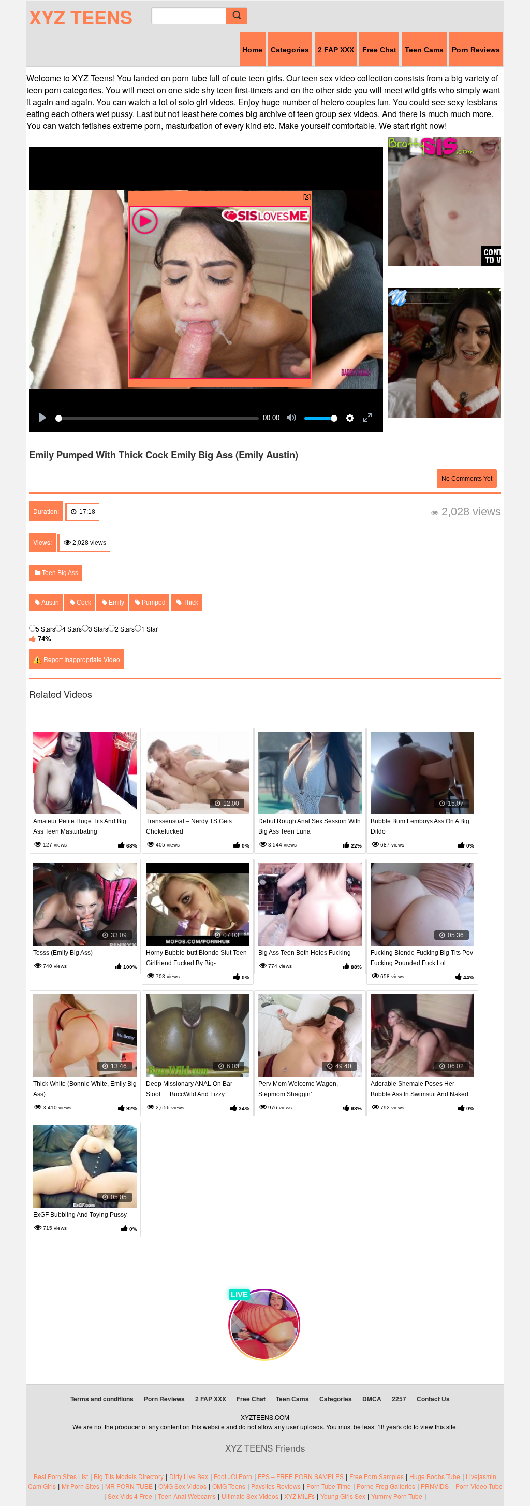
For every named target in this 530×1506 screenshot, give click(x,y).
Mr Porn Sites (80, 1486)
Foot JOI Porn (233, 1476)
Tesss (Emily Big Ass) (63, 952)
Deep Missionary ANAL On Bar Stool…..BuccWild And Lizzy (189, 1089)
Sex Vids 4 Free (130, 1495)
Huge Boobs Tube (434, 1476)
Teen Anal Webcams (187, 1495)
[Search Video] (236, 16)
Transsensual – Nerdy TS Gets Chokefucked (189, 826)
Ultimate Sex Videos (250, 1495)
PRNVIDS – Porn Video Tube (462, 1486)
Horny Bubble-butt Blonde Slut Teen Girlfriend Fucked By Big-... (196, 958)
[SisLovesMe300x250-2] (220, 375)
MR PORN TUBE (129, 1486)
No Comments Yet (466, 478)
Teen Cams (424, 50)
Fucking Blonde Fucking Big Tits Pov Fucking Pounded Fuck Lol (422, 958)
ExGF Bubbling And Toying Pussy (80, 1214)
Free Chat (379, 50)
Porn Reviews (476, 50)
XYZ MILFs (299, 1495)
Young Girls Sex (342, 1495)
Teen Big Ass (59, 573)
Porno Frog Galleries (386, 1486)
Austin (49, 602)
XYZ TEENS (80, 16)
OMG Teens (228, 1486)
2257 (399, 1398)
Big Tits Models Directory (129, 1476)
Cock (83, 602)
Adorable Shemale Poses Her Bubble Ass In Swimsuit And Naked (419, 1089)
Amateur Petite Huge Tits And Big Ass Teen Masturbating (79, 826)
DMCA (371, 1398)
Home (252, 50)
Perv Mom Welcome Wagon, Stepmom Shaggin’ (298, 1089)
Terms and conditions (102, 1398)
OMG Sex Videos (182, 1486)
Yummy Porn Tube (396, 1495)
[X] (307, 196)
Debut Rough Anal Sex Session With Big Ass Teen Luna (309, 826)
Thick (190, 602)
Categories (290, 50)
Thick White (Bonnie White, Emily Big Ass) (85, 1089)
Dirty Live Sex (188, 1476)
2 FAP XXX (336, 50)
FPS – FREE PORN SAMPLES (301, 1476)
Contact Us (433, 1398)
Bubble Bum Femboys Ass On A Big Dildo (420, 826)
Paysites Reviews (276, 1486)
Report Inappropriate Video (81, 659)
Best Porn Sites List (61, 1476)
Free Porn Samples (376, 1476)
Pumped (153, 602)
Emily (115, 602)
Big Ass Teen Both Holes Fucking (304, 952)
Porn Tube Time (328, 1486)
